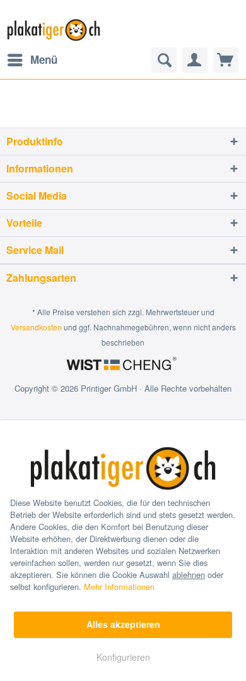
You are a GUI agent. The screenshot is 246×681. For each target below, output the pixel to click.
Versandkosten (36, 327)
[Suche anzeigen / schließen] (164, 60)
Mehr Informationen (119, 587)
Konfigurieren (123, 657)
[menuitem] (32, 60)
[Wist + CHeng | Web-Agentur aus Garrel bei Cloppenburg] (123, 364)
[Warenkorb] (225, 60)
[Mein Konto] (195, 60)
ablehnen (188, 575)
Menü (43, 59)
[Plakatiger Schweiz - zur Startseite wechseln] (54, 30)
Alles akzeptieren (123, 624)
